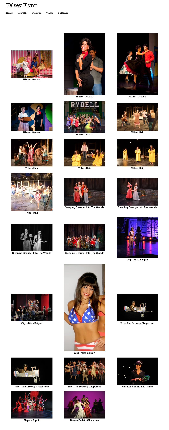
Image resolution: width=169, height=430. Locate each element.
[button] (37, 13)
